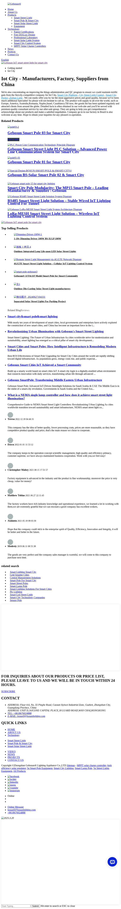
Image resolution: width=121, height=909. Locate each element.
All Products (19, 771)
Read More (13, 139)
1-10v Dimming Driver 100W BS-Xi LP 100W (37, 238)
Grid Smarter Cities (19, 574)
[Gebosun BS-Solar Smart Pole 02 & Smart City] (39, 170)
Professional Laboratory (26, 37)
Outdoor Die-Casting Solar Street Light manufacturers (42, 288)
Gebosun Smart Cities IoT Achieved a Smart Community (44, 365)
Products (12, 15)
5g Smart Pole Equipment (39, 768)
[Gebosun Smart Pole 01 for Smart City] (14, 157)
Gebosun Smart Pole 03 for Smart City (39, 133)
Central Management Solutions (25, 577)
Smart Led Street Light (21, 594)
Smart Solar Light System (26, 40)
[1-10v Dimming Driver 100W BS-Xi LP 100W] (28, 234)
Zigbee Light (15, 97)
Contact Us (13, 54)
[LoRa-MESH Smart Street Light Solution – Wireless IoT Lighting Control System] (45, 209)
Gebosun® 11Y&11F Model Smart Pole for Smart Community (46, 276)
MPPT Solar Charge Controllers (30, 46)
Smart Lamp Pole (18, 586)
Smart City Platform (67, 95)
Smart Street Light (23, 17)
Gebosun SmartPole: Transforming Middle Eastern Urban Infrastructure (55, 380)
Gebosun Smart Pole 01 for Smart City (39, 162)
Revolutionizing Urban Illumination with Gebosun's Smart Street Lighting (56, 331)
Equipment (19, 26)
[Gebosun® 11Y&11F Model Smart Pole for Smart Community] (25, 271)
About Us (12, 12)
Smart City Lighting (64, 768)
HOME (11, 729)
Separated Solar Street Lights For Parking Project (40, 301)
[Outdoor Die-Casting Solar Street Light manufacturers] (17, 284)
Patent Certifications (24, 32)
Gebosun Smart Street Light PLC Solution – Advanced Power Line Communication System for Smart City (57, 150)
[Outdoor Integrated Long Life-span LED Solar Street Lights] (22, 247)
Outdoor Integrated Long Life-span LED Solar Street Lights (45, 251)
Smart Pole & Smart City (26, 20)
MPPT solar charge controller (91, 765)
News (10, 49)
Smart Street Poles (19, 583)
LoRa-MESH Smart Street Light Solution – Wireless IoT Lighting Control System (53, 215)
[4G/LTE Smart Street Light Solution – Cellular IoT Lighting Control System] (47, 259)
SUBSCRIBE (8, 691)
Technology (13, 29)
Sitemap (71, 765)
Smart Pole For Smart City (23, 580)
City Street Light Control (91, 95)
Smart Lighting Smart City (23, 572)
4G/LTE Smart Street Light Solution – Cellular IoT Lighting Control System (53, 263)
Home (11, 9)
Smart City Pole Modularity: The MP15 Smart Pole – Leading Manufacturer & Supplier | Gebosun (58, 189)
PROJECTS (14, 757)
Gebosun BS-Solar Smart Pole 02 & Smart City (46, 175)
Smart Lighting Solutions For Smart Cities (31, 589)
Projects (11, 51)
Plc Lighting (16, 591)
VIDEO (12, 751)
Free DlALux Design (24, 34)
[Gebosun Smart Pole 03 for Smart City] (13, 127)
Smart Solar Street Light (26, 23)
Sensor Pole (16, 600)
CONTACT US (16, 760)
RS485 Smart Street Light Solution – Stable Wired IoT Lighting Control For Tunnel (59, 202)
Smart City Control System (27, 43)
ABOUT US (14, 732)
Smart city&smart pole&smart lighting (33, 316)
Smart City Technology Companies (27, 597)
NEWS (11, 754)
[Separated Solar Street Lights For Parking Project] (29, 297)
